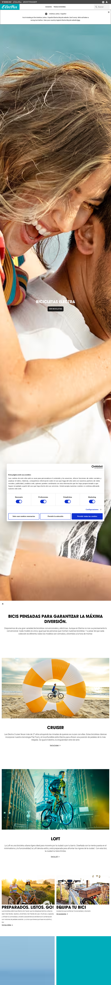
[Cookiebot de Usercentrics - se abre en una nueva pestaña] (93, 467)
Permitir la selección (55, 516)
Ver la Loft (54, 856)
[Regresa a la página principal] (3, 604)
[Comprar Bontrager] (30, 2)
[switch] (43, 501)
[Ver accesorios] (82, 890)
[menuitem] (49, 7)
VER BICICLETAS (55, 309)
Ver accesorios (61, 914)
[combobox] (101, 7)
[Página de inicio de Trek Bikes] (7, 2)
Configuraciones (92, 509)
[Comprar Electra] (17, 2)
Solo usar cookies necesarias (24, 516)
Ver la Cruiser (54, 745)
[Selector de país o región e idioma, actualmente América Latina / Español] (103, 2)
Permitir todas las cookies (87, 516)
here (78, 20)
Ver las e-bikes (6, 925)
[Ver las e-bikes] (28, 890)
